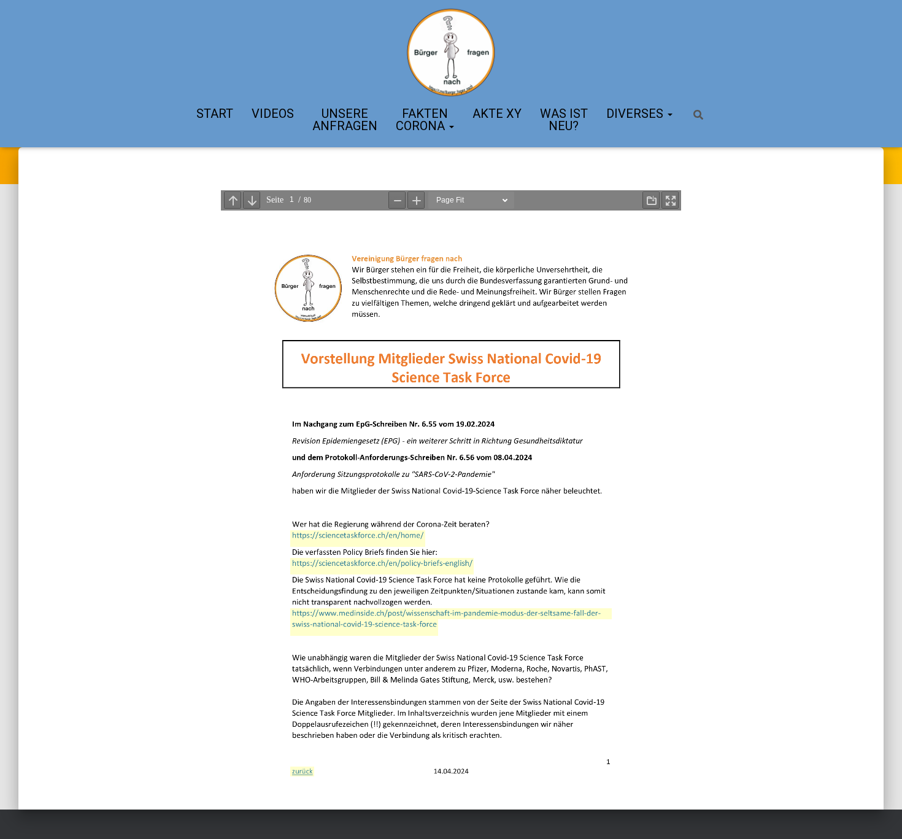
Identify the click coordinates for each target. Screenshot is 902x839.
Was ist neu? (564, 119)
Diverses (636, 113)
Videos (273, 113)
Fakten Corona (422, 119)
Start (214, 113)
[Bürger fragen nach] (450, 52)
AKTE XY (497, 113)
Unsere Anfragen (344, 119)
